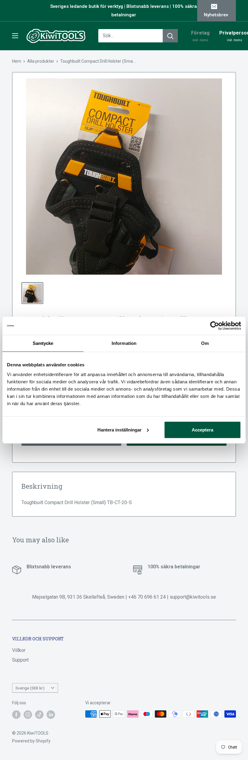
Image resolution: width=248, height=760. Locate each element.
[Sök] (170, 35)
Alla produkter (40, 61)
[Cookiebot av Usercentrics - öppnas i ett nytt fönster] (214, 325)
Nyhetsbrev (216, 15)
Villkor (18, 650)
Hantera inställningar (119, 429)
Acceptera (202, 429)
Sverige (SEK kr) (29, 688)
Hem (16, 61)
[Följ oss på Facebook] (16, 714)
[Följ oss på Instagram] (28, 714)
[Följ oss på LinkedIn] (51, 714)
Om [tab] (205, 343)
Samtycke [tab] (43, 343)
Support (20, 660)
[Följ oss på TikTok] (39, 714)
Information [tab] (124, 343)
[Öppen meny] (15, 35)
